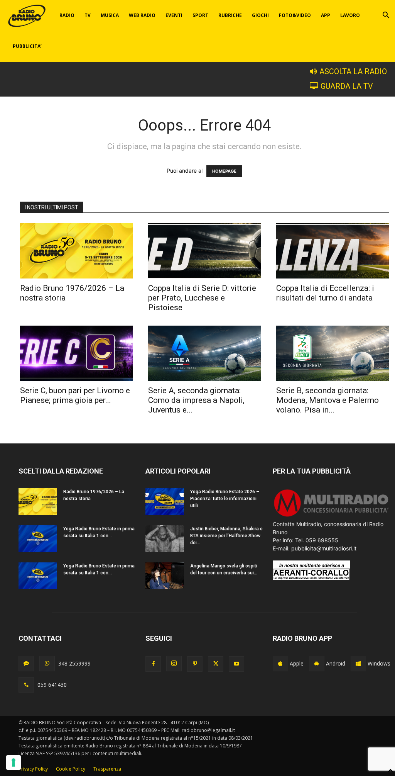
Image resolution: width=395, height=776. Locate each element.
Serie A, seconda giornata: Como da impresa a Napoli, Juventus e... (196, 400)
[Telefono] (26, 685)
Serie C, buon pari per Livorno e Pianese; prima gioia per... (75, 395)
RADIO (66, 15)
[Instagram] (174, 663)
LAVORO (350, 15)
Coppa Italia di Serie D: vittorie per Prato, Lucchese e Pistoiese (202, 298)
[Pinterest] (195, 664)
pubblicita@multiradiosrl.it (323, 548)
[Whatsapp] (47, 663)
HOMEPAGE (224, 171)
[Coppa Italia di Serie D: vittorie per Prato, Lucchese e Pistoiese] (204, 250)
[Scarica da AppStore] (280, 663)
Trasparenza (107, 769)
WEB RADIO (142, 15)
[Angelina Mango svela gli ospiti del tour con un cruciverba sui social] (164, 575)
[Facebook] (153, 664)
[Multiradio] (331, 516)
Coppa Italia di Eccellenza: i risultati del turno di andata (325, 293)
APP (325, 15)
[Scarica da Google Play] (316, 663)
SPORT (200, 15)
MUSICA (110, 15)
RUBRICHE (230, 15)
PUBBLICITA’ (27, 46)
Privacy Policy (33, 769)
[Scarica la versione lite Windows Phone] (358, 663)
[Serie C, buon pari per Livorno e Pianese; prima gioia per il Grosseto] (76, 353)
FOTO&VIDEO (295, 15)
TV (87, 15)
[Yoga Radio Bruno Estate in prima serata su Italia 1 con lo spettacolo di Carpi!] (38, 538)
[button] (385, 16)
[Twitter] (215, 664)
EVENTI (173, 15)
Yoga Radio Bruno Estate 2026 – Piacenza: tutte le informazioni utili (224, 498)
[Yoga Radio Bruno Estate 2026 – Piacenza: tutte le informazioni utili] (164, 501)
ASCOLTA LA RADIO (353, 71)
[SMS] (26, 663)
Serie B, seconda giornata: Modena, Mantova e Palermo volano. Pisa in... (327, 400)
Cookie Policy (70, 769)
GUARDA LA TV (347, 86)
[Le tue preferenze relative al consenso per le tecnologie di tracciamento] (13, 762)
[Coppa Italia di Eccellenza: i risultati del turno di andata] (332, 250)
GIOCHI (260, 15)
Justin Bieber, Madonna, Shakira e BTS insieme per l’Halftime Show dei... (226, 535)
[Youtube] (236, 664)
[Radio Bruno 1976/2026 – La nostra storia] (76, 250)
